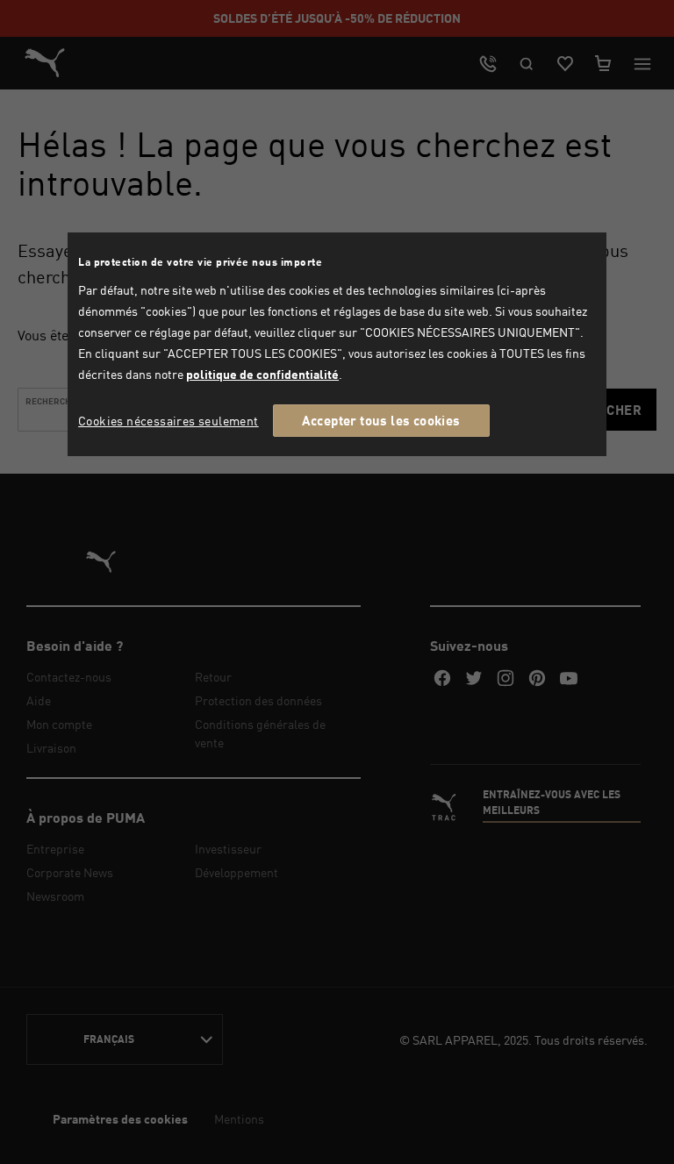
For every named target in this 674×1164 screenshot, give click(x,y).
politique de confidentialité (262, 374)
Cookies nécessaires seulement (168, 420)
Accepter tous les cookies (381, 420)
